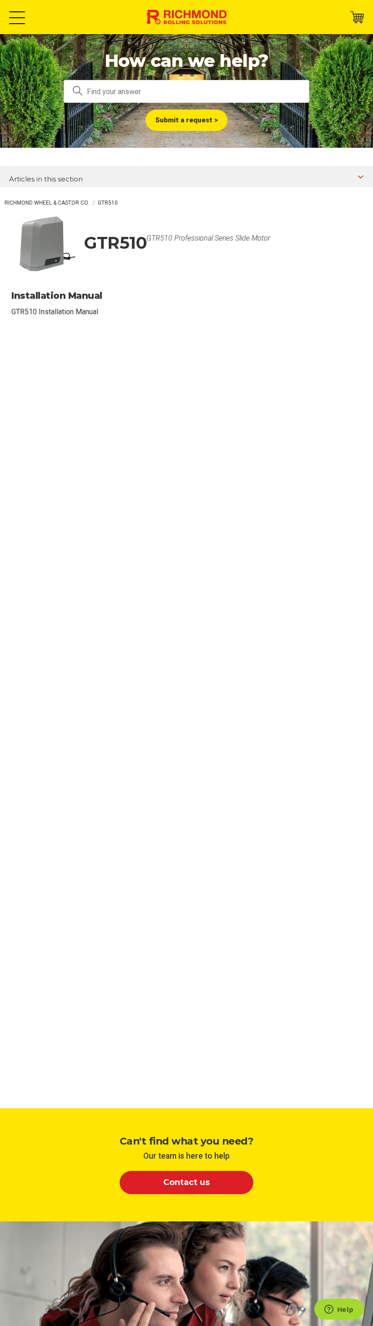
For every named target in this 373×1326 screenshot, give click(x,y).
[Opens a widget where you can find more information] (339, 1310)
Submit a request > (186, 120)
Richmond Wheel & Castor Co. (47, 203)
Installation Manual (56, 295)
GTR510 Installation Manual (54, 311)
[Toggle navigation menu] (17, 17)
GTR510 (108, 203)
